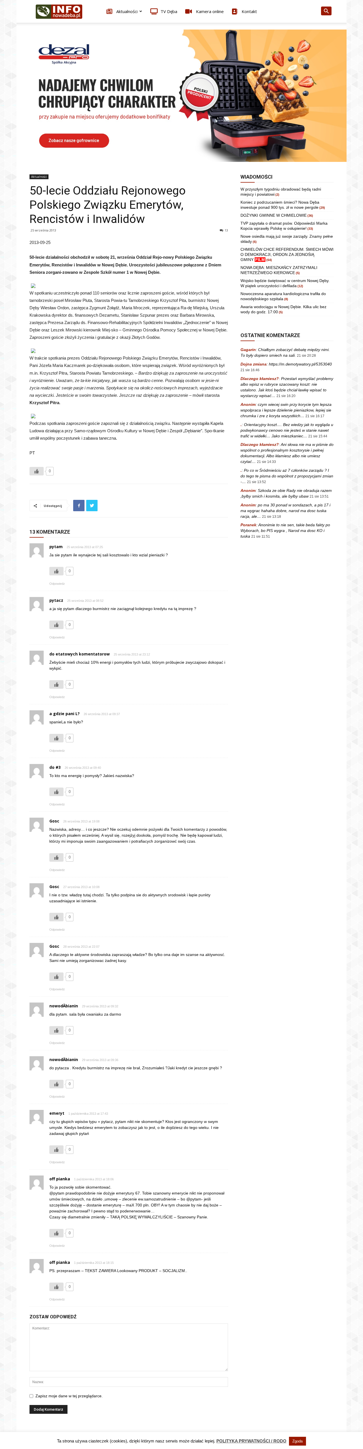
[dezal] (181, 96)
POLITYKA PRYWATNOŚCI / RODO (251, 1440)
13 (226, 230)
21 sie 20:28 (306, 356)
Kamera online (209, 11)
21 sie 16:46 (249, 370)
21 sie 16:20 (286, 396)
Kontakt (248, 11)
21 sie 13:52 (256, 482)
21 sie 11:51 (260, 536)
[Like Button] (36, 471)
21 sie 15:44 (317, 436)
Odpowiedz (57, 583)
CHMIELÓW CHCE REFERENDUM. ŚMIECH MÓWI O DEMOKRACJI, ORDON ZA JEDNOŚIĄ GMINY (287, 254)
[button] (326, 11)
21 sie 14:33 (266, 462)
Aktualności (126, 11)
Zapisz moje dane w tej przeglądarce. (69, 1396)
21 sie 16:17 (314, 416)
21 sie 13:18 (271, 517)
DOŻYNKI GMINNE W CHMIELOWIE (273, 215)
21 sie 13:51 (319, 496)
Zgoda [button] (297, 1441)
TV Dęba (169, 11)
